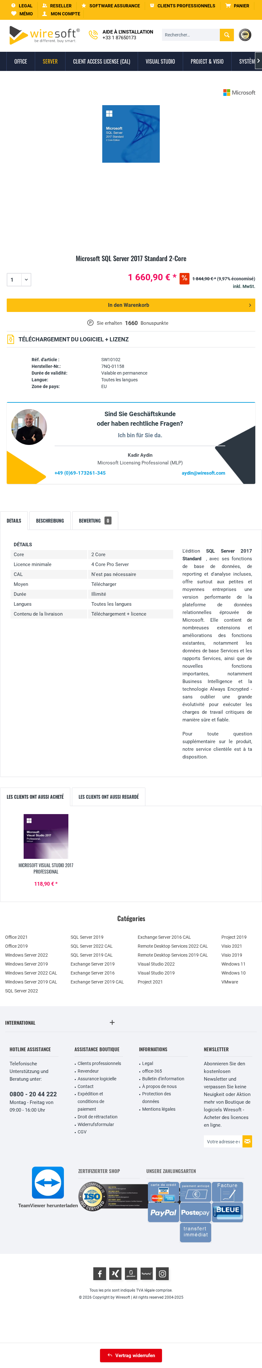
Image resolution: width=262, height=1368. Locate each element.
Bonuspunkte (154, 323)
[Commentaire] (131, 265)
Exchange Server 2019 (93, 964)
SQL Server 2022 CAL (92, 946)
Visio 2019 (231, 955)
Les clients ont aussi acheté (35, 796)
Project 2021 (150, 981)
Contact (86, 1086)
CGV (82, 1131)
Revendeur (88, 1071)
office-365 (152, 1071)
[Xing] (115, 1273)
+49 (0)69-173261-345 (80, 473)
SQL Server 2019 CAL (92, 955)
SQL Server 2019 (87, 937)
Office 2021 (16, 937)
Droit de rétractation (98, 1116)
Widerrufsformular (96, 1124)
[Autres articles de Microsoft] (239, 92)
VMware (229, 981)
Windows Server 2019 (26, 964)
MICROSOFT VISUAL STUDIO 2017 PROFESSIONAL (46, 868)
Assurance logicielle (97, 1078)
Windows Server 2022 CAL (31, 972)
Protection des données (156, 1097)
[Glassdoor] (131, 1273)
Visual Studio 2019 (156, 972)
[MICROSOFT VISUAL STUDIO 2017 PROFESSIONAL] (46, 836)
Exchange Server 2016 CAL (164, 937)
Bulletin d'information (163, 1078)
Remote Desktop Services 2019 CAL (173, 955)
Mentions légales (158, 1109)
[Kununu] (146, 1273)
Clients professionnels (99, 1063)
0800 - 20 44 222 (33, 1094)
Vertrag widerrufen (135, 1355)
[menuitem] (237, 6)
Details (14, 520)
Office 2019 (16, 946)
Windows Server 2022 (26, 955)
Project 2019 (234, 937)
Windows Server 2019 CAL (31, 981)
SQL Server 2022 (21, 990)
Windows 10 (233, 972)
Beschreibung (50, 520)
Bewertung (94, 520)
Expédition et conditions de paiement (91, 1101)
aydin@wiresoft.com (203, 473)
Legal (147, 1063)
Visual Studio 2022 (156, 964)
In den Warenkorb (128, 305)
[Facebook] (99, 1273)
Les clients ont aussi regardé (109, 796)
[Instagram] (162, 1273)
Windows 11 (233, 964)
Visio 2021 (231, 946)
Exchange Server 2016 (93, 972)
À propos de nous (159, 1086)
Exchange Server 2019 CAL (97, 981)
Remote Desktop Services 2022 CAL (173, 946)
